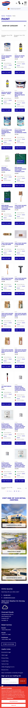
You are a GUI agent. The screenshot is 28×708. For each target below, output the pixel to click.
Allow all (13, 705)
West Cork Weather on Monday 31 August (12, 672)
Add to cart (6, 72)
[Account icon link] (22, 3)
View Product (7, 148)
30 (14, 491)
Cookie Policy (4, 661)
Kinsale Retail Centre (14, 551)
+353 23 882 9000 (6, 630)
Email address (6, 679)
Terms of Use (5, 664)
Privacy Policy (4, 658)
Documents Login (6, 652)
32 (18, 491)
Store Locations (8, 644)
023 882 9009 (7, 595)
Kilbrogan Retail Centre (14, 525)
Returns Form (4, 670)
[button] (16, 3)
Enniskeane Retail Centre (14, 578)
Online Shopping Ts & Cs (7, 667)
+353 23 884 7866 (6, 639)
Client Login (4, 655)
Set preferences (14, 701)
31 (16, 491)
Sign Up (22, 681)
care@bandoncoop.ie (9, 597)
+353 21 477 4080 (6, 634)
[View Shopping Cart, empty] (19, 3)
